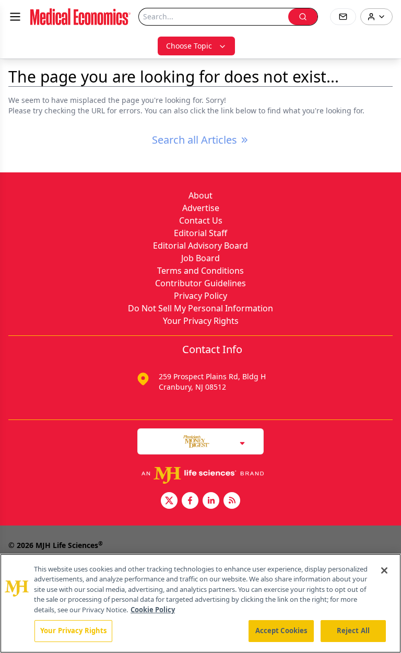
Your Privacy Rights (201, 320)
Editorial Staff (200, 233)
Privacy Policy (200, 295)
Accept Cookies (281, 630)
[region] (200, 603)
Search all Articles (194, 140)
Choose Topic (189, 46)
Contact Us (200, 220)
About (200, 195)
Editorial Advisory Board (200, 245)
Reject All (353, 630)
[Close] (384, 570)
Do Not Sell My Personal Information (200, 308)
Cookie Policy (153, 609)
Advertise (200, 208)
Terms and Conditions (200, 270)
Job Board (200, 258)
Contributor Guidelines (200, 283)
